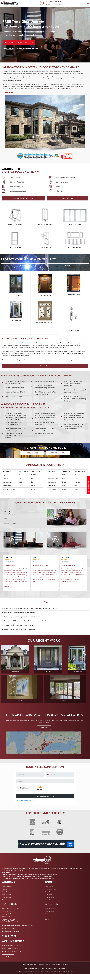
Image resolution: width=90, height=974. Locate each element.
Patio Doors (49, 900)
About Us (25, 964)
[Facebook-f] (3, 936)
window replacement (33, 84)
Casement (5, 889)
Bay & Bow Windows (75, 247)
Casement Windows (45, 224)
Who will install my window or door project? (18, 625)
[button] (88, 3)
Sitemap (47, 919)
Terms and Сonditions (44, 964)
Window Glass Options (9, 919)
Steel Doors (16, 295)
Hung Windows (45, 248)
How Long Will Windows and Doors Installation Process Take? (25, 621)
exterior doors (46, 86)
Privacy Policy (33, 964)
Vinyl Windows (6, 911)
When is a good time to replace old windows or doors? (22, 617)
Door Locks (48, 894)
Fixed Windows (15, 248)
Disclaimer (65, 964)
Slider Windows (74, 225)
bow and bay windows (30, 74)
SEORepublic (61, 968)
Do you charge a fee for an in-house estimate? (19, 629)
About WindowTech (51, 908)
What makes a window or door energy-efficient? (20, 612)
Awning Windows (15, 225)
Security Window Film (9, 914)
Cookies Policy (56, 964)
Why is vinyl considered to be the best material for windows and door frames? (30, 608)
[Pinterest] (15, 936)
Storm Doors (16, 320)
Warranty (48, 914)
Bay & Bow (5, 900)
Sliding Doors (74, 294)
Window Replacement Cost (10, 908)
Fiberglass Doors (45, 295)
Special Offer (6, 916)
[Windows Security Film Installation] (9, 936)
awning (42, 74)
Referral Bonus (49, 911)
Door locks (74, 330)
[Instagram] (6, 936)
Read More (9, 92)
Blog (46, 916)
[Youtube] (12, 936)
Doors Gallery (49, 897)
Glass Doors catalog (45, 323)
